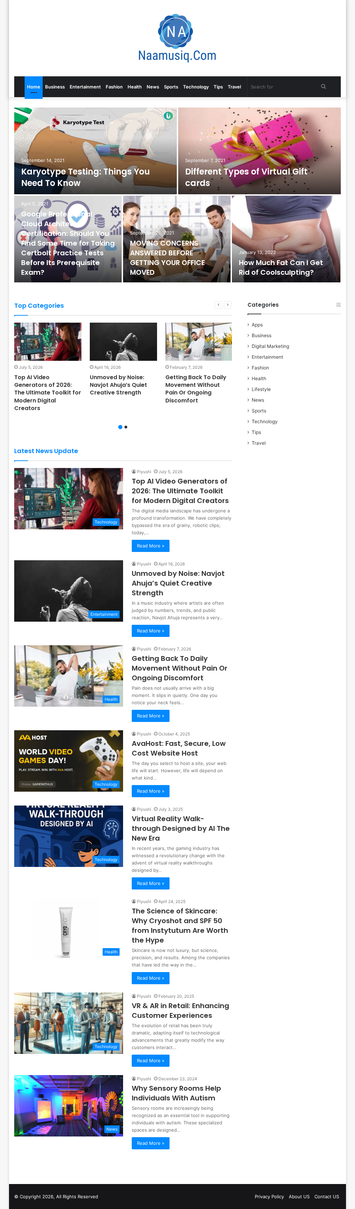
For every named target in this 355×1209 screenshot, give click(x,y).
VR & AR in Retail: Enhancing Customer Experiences (180, 1010)
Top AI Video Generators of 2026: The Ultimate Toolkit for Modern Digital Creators (47, 392)
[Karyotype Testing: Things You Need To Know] (95, 151)
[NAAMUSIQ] (177, 38)
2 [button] (125, 427)
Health (135, 87)
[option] (177, 196)
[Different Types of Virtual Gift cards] (259, 151)
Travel (234, 87)
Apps (257, 324)
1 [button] (120, 427)
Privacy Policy (269, 1196)
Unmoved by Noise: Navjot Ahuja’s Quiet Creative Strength (118, 385)
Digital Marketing (270, 346)
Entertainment (85, 87)
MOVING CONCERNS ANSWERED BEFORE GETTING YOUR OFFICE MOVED (167, 257)
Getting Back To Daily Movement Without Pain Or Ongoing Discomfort (195, 389)
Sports (171, 87)
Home (33, 87)
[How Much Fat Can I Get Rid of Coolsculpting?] (286, 239)
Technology (196, 87)
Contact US (326, 1196)
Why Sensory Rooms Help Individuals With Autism (176, 1093)
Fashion (114, 87)
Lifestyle (261, 389)
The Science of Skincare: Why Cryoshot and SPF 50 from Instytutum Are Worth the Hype (180, 925)
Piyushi (144, 471)
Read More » (150, 545)
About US (299, 1196)
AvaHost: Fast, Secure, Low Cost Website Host (179, 748)
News (153, 87)
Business (55, 87)
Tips (218, 87)
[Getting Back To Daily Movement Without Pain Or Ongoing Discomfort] (199, 341)
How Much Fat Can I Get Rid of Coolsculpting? (281, 267)
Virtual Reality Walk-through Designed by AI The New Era (181, 828)
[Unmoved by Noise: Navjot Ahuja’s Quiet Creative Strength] (123, 341)
